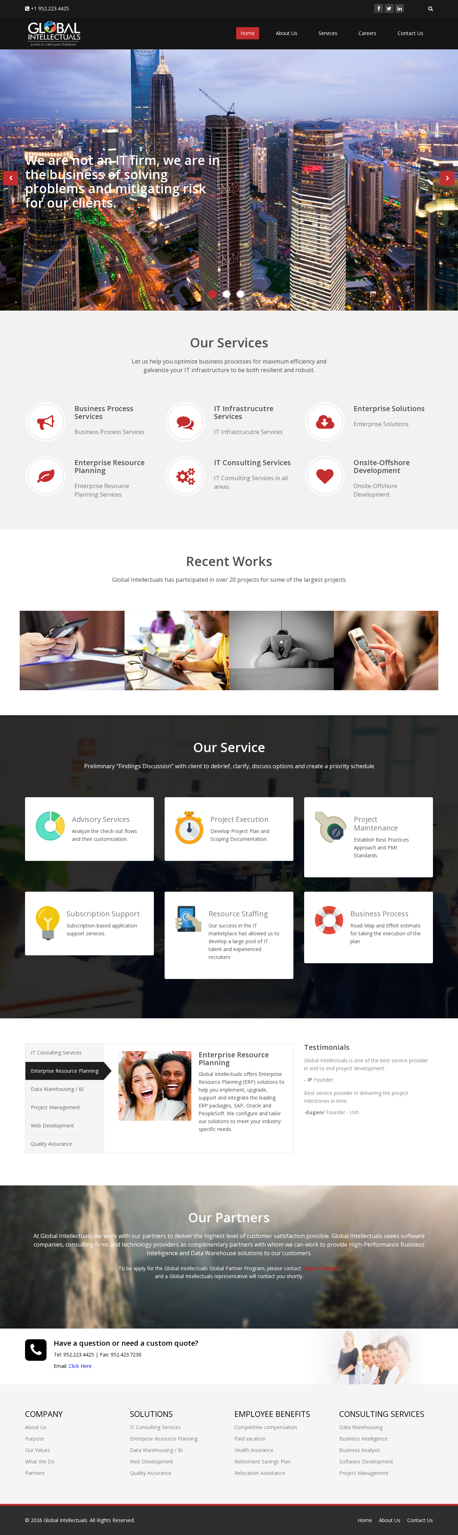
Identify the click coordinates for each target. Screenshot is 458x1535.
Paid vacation (249, 1438)
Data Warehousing (361, 1427)
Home (247, 33)
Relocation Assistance (259, 1473)
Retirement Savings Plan (262, 1461)
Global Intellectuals (65, 1520)
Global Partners (320, 1268)
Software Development (366, 1461)
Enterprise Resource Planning (64, 1070)
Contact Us (410, 33)
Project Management (55, 1107)
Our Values (37, 1450)
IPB (36, 629)
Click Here (80, 1366)
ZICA (353, 629)
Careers (367, 33)
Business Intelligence (363, 1438)
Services (327, 33)
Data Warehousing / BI (57, 1089)
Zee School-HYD (271, 629)
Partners (35, 1473)
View (41, 656)
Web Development (52, 1125)
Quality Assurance (51, 1143)
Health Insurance (253, 1450)
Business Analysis (359, 1450)
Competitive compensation (265, 1427)
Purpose (34, 1438)
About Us (286, 33)
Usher (147, 629)
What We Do (40, 1461)
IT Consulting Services (56, 1052)
